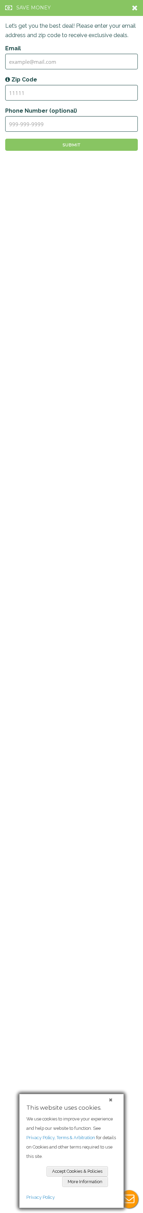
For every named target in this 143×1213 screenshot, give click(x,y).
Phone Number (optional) (41, 110)
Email (13, 48)
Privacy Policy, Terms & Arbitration (60, 1137)
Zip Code (23, 79)
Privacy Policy (40, 1197)
